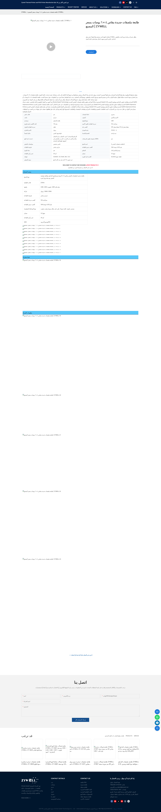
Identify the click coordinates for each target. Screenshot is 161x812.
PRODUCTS (129, 736)
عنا (52, 789)
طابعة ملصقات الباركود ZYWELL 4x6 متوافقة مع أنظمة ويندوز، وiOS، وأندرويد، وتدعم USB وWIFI (128, 763)
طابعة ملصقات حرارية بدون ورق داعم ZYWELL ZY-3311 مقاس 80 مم (80, 763)
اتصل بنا (53, 797)
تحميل (52, 794)
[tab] (80, 90)
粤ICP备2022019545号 (105, 808)
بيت (52, 782)
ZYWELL (23, 12)
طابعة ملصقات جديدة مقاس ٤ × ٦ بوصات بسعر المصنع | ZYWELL (45, 12)
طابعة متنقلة (83, 787)
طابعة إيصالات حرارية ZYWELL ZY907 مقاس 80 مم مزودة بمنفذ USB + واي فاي (104, 763)
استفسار (91, 52)
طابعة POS (83, 782)
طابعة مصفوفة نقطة (85, 797)
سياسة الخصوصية (56, 799)
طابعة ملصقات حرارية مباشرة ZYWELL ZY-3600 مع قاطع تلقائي (30, 763)
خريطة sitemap (117, 808)
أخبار (52, 792)
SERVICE (136, 736)
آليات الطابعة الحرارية (86, 792)
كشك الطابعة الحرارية (86, 789)
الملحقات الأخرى (84, 799)
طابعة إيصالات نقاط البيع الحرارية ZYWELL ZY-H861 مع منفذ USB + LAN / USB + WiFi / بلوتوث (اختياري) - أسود (56, 763)
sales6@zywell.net (122, 787)
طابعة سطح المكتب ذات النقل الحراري (114, 736)
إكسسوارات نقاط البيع (86, 794)
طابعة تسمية (83, 785)
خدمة (52, 787)
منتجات (53, 785)
